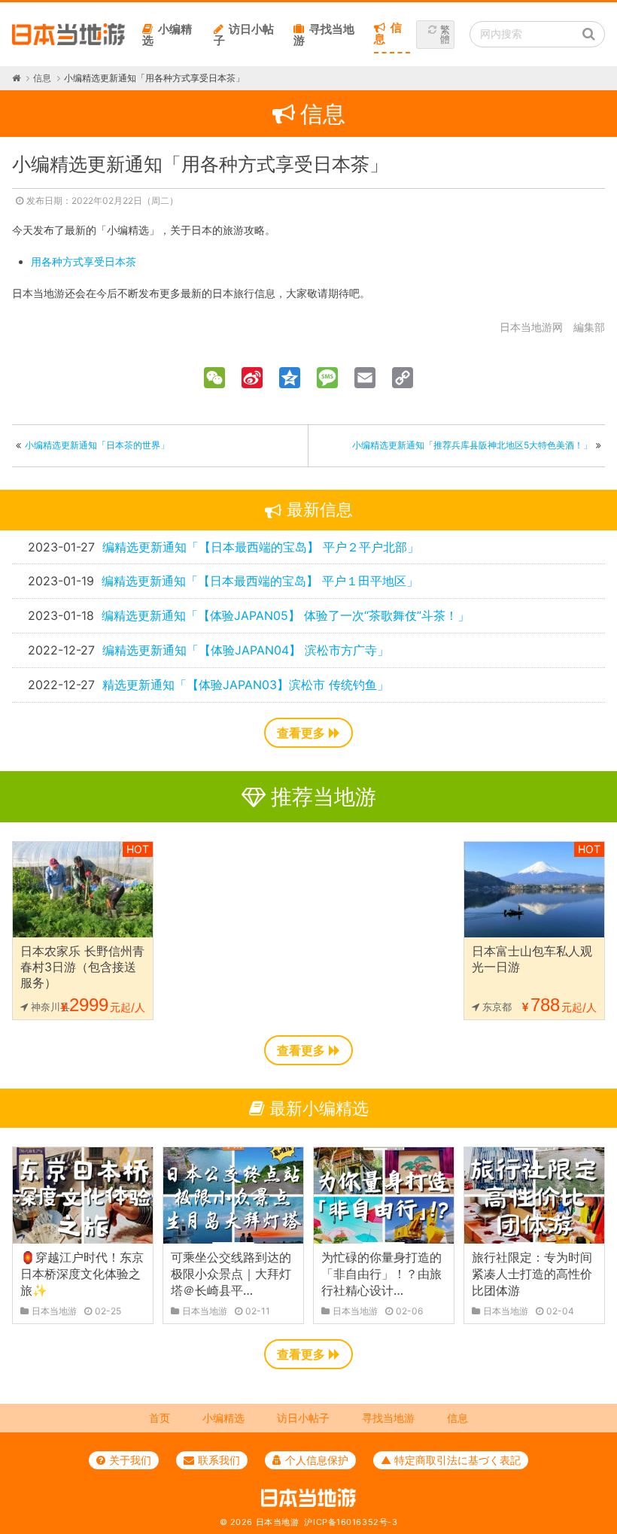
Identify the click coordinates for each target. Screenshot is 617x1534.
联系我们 (219, 1460)
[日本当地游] (68, 41)
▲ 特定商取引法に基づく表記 (451, 1460)
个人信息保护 (316, 1460)
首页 (159, 1417)
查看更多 (301, 732)
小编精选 (167, 34)
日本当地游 (277, 1522)
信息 (388, 33)
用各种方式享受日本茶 (83, 261)
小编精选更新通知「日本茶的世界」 (97, 445)
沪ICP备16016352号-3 (350, 1522)
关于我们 (130, 1460)
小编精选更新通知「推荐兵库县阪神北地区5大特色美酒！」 (472, 445)
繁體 (445, 34)
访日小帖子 (244, 34)
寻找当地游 (323, 34)
